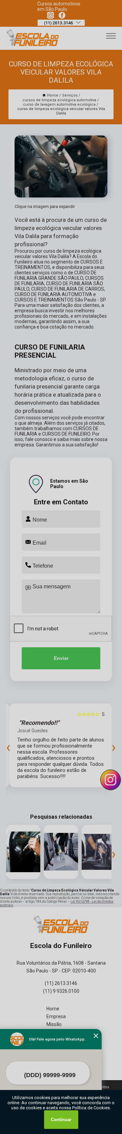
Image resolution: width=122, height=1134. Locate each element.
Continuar (61, 1119)
